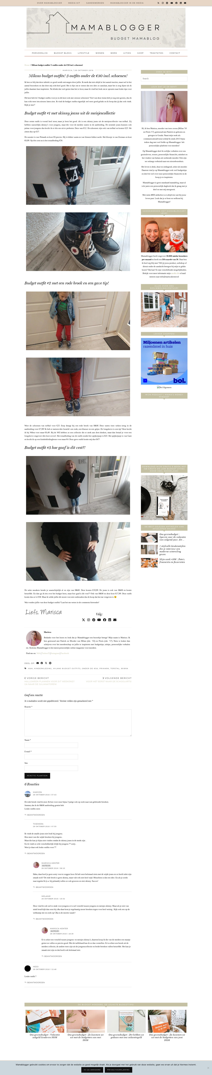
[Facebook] (176, 3)
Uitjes (127, 53)
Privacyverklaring (118, 1070)
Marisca (67, 70)
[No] (208, 1067)
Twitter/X (46, 653)
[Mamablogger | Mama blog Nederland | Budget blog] (106, 28)
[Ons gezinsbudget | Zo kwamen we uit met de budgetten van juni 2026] (167, 1021)
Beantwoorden (36, 815)
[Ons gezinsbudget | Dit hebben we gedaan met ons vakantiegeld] (126, 1021)
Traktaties (156, 53)
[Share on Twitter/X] (46, 663)
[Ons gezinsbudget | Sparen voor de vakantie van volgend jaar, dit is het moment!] (149, 537)
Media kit (74, 3)
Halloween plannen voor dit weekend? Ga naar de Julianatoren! (50, 681)
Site (26, 763)
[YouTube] (172, 3)
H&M (30, 668)
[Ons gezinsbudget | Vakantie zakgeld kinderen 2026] (45, 1021)
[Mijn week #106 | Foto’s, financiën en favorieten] (149, 563)
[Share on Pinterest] (50, 663)
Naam (28, 740)
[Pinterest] (167, 3)
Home (27, 65)
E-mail (28, 751)
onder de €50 (90, 668)
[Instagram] (163, 3)
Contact (175, 53)
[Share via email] (38, 663)
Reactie (28, 707)
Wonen (100, 53)
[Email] (185, 3)
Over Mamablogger (49, 3)
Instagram (55, 653)
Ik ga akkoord (92, 1070)
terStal (115, 668)
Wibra (124, 668)
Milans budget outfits (67, 668)
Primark (104, 668)
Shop (140, 53)
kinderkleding (43, 668)
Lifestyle (83, 53)
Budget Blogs (63, 53)
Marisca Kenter (50, 863)
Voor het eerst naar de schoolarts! (109, 680)
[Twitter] (158, 3)
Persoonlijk (40, 53)
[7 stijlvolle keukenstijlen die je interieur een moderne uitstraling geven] (149, 549)
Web (38, 653)
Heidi (36, 967)
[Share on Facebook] (42, 663)
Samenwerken (95, 3)
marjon (37, 792)
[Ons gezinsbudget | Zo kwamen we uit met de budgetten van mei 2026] (85, 1021)
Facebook (65, 653)
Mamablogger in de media (127, 3)
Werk (114, 53)
